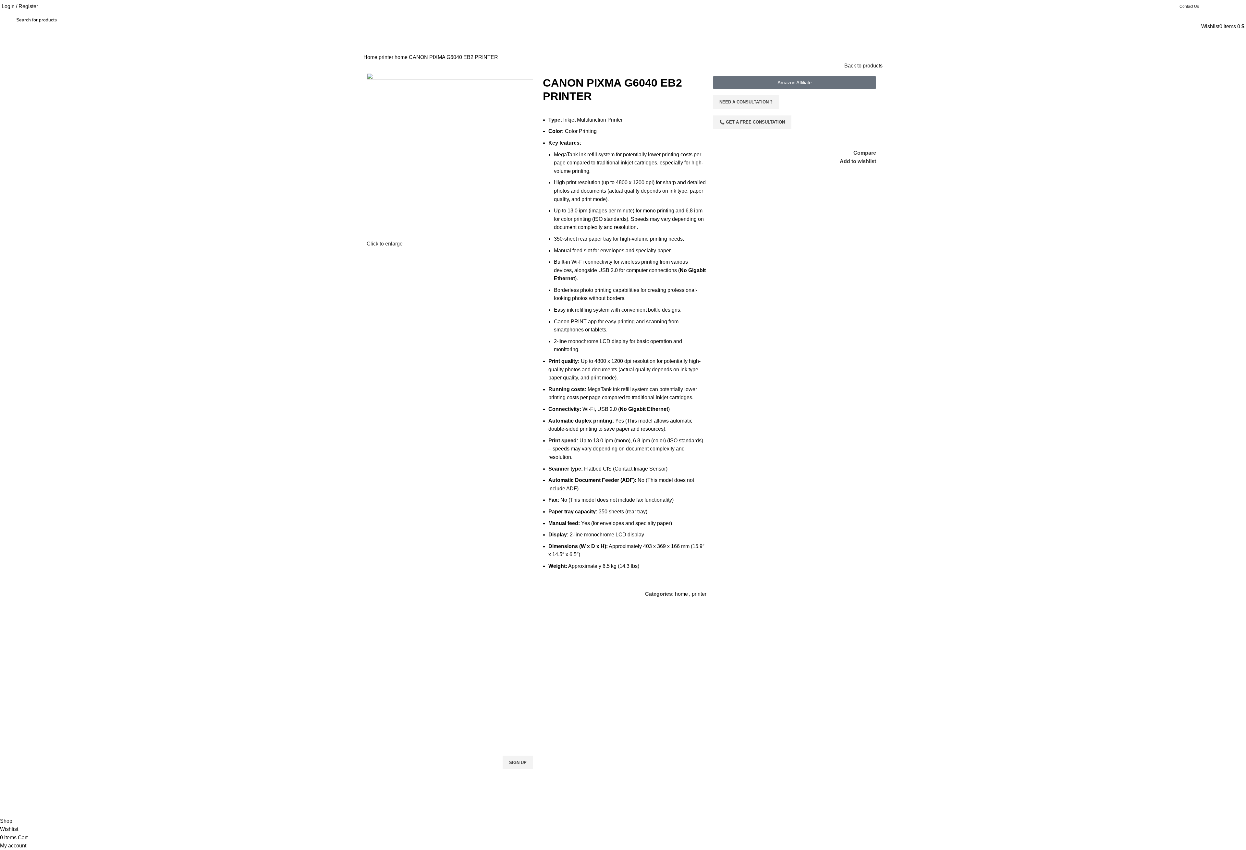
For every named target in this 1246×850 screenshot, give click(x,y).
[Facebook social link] (1206, 6)
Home (371, 57)
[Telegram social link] (1240, 6)
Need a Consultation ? (746, 102)
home (402, 57)
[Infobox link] (428, 661)
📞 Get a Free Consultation (752, 122)
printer (387, 57)
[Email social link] (1223, 6)
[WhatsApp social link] (1232, 6)
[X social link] (1215, 6)
